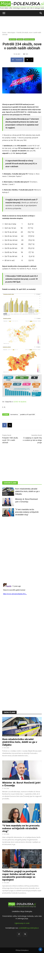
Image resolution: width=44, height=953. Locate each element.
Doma (4, 32)
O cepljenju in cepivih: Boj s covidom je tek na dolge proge (32, 440)
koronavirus (14, 414)
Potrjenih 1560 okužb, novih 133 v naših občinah (10, 440)
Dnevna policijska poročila (5, 494)
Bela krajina (11, 32)
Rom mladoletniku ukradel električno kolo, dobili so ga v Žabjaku (27, 491)
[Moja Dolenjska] (22, 5)
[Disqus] (22, 610)
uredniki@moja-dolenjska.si (29, 928)
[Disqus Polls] (22, 552)
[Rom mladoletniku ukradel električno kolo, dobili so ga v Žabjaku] (22, 726)
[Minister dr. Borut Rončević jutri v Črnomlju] (8, 502)
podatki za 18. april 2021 (27, 414)
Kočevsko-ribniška (29, 39)
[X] (9, 425)
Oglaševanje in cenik (22, 923)
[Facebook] (4, 425)
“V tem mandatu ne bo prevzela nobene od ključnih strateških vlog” (27, 512)
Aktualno (5, 515)
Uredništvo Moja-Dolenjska (22, 911)
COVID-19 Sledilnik (19, 402)
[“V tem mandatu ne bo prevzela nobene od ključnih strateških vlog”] (8, 512)
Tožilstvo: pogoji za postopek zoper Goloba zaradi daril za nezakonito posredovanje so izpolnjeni (19, 875)
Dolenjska (20, 39)
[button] (3, 13)
